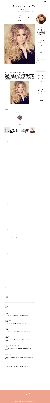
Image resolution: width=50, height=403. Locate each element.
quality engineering (8, 212)
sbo (5, 363)
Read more (41, 36)
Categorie (8, 1)
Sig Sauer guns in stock (8, 162)
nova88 (6, 312)
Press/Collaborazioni (19, 1)
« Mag (41, 81)
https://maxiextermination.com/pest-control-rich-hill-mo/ (14, 171)
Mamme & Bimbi (38, 62)
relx (5, 279)
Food (37, 58)
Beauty (20, 15)
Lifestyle (37, 60)
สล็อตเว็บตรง (7, 287)
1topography (7, 305)
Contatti (15, 1)
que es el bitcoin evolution (9, 154)
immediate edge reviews (8, 137)
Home (5, 1)
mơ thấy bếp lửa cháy (8, 204)
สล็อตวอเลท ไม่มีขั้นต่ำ (8, 320)
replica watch (7, 187)
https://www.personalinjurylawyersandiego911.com (12, 237)
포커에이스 (6, 245)
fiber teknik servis (7, 261)
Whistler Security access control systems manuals (12, 220)
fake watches (7, 195)
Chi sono (11, 1)
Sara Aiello (18, 22)
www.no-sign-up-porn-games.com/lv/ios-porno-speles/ (13, 345)
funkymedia (6, 328)
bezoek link (6, 229)
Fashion (37, 56)
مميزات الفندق (7, 296)
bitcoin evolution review (8, 146)
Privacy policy (33, 401)
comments (18, 112)
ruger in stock (7, 179)
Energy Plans (7, 270)
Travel (37, 64)
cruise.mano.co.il (7, 336)
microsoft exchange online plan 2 (10, 253)
